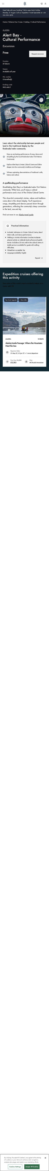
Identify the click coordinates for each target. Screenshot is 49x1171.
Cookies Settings (15, 1167)
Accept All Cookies (32, 1167)
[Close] (45, 1157)
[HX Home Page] (25, 4)
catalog (26, 22)
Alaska (6, 30)
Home (5, 22)
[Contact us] (41, 3)
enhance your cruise (15, 22)
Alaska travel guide (26, 214)
